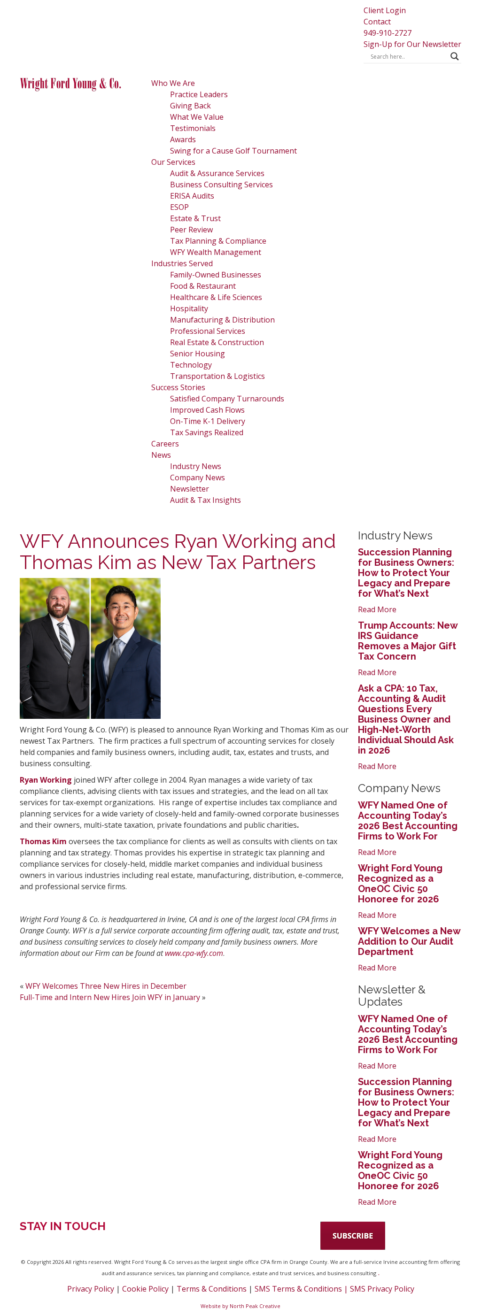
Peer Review (191, 229)
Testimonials (193, 128)
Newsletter (189, 489)
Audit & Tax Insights (205, 500)
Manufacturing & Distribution (222, 320)
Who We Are (173, 83)
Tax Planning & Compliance (218, 241)
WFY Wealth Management (215, 252)
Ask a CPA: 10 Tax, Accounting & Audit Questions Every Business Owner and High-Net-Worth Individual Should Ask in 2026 (406, 719)
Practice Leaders (199, 94)
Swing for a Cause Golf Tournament (233, 151)
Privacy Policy (90, 1289)
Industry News (195, 466)
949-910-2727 (387, 33)
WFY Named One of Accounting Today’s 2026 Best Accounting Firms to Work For (408, 821)
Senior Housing (197, 353)
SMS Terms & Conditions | (302, 1289)
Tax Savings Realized (206, 432)
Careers (165, 444)
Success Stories (178, 387)
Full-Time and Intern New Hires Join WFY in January (110, 997)
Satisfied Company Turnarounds (227, 398)
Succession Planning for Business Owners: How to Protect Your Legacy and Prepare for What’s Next (406, 572)
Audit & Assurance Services (217, 173)
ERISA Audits (192, 196)
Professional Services (207, 331)
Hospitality (189, 308)
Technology (191, 365)
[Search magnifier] (454, 56)
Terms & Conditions (212, 1289)
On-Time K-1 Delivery (207, 421)
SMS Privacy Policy (382, 1289)
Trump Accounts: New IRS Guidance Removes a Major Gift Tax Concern (408, 641)
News (161, 455)
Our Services (173, 162)
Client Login (385, 10)
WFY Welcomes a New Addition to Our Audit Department (409, 941)
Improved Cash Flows (207, 410)
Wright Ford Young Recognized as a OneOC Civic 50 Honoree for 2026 (400, 883)
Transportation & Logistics (217, 376)
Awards (183, 139)
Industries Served (182, 263)
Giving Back (190, 105)
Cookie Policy (145, 1289)
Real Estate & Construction (217, 342)
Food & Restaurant (203, 286)
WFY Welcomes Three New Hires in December (105, 986)
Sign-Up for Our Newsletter (412, 44)
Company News (197, 477)
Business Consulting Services (221, 184)
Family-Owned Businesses (215, 274)
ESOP (179, 207)
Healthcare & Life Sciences (216, 297)
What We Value (197, 117)
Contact (377, 21)
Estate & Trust (195, 218)
